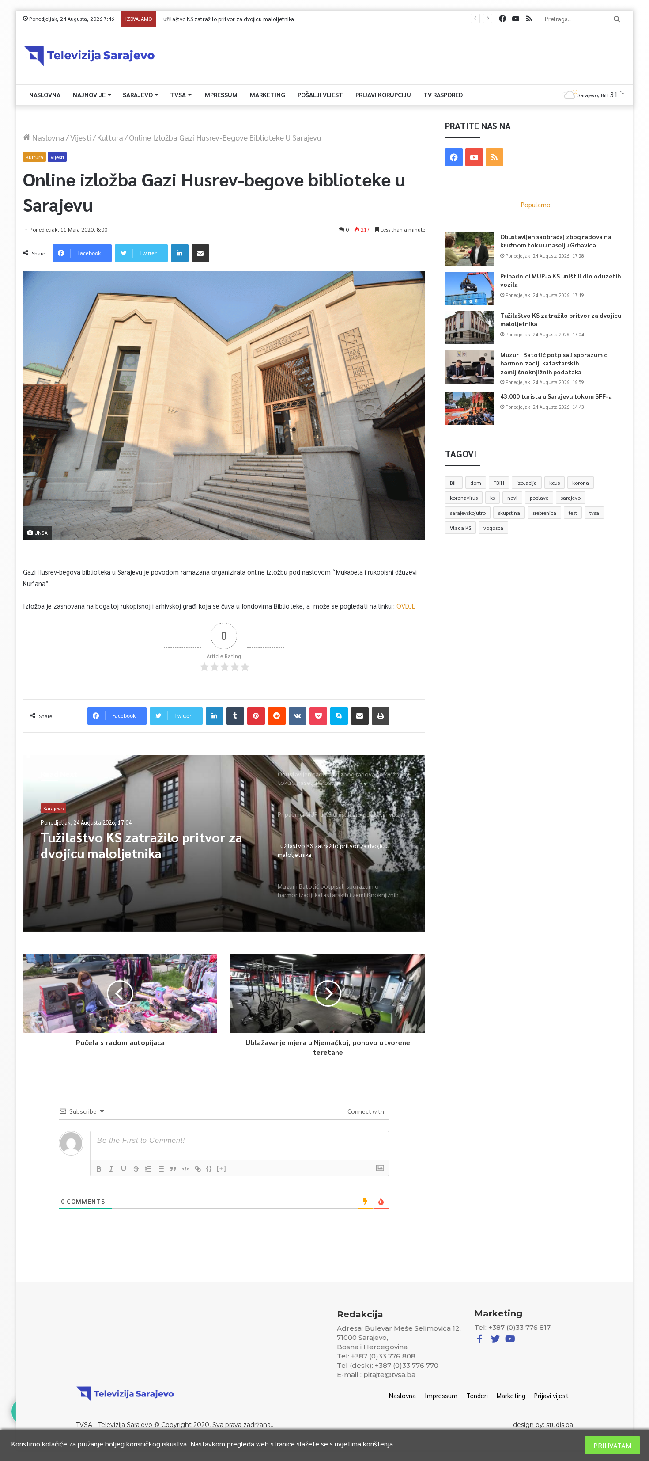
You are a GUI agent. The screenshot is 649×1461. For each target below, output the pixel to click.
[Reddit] (277, 716)
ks (492, 497)
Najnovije (89, 95)
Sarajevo (138, 95)
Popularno (536, 204)
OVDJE (405, 605)
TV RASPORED (443, 95)
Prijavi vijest (551, 1395)
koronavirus (464, 497)
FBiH (499, 482)
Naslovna (44, 95)
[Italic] (111, 1169)
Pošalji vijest (320, 95)
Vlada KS (460, 527)
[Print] (380, 716)
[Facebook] (502, 19)
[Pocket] (318, 716)
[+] (221, 1168)
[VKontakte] (297, 716)
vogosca (493, 527)
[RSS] (529, 19)
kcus (554, 482)
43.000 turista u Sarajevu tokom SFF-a (556, 396)
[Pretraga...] (617, 19)
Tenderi (477, 1395)
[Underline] (123, 1169)
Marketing (267, 95)
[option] (224, 843)
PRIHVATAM (612, 1445)
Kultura (110, 137)
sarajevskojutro (468, 512)
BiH (454, 482)
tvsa (594, 512)
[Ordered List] (148, 1169)
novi (512, 497)
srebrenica (544, 512)
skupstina (509, 512)
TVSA (178, 95)
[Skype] (339, 716)
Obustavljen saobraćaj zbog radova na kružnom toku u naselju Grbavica (555, 240)
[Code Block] (185, 1169)
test (573, 512)
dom (475, 482)
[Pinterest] (256, 716)
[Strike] (136, 1169)
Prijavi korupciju (383, 95)
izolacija (527, 482)
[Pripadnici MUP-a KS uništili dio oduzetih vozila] (469, 288)
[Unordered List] (161, 1169)
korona (580, 482)
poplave (539, 497)
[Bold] (99, 1169)
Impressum (220, 95)
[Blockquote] (173, 1169)
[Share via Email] (200, 253)
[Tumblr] (235, 716)
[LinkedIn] (180, 253)
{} (209, 1168)
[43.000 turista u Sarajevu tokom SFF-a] (469, 408)
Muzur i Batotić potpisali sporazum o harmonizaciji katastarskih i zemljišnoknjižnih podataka (275, 19)
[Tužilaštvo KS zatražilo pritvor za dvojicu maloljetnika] (469, 327)
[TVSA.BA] (89, 56)
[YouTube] (515, 19)
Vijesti (80, 137)
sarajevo (571, 497)
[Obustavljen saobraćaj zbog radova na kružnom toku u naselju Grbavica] (469, 249)
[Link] (198, 1169)
